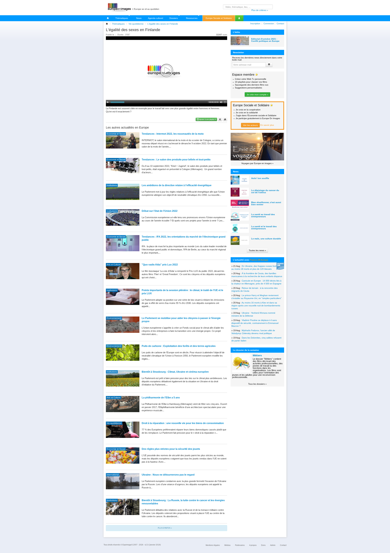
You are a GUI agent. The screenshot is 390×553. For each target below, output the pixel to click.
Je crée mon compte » (257, 94)
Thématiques (122, 18)
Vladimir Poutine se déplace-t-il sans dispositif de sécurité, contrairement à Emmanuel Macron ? (254, 323)
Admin (272, 545)
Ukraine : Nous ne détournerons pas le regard (168, 474)
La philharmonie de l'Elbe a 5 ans (161, 397)
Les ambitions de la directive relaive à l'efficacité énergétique (176, 185)
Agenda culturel (155, 18)
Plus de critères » (259, 10)
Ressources (192, 18)
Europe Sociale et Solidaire (219, 18)
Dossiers (173, 18)
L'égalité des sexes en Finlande (162, 24)
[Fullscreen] (225, 102)
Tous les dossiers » (257, 384)
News (139, 18)
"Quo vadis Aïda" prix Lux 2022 (160, 264)
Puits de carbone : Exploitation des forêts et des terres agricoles (179, 346)
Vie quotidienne (136, 24)
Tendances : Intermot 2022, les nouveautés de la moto (173, 133)
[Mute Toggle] (221, 102)
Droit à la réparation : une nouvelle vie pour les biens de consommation (183, 423)
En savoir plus (267, 125)
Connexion (269, 23)
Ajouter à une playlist (207, 119)
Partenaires (240, 545)
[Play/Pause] (108, 102)
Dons (263, 545)
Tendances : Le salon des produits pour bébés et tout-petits (176, 159)
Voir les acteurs (250, 125)
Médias (227, 545)
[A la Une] (108, 18)
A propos (253, 545)
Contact (280, 23)
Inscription (255, 23)
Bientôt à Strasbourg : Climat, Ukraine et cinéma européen (175, 371)
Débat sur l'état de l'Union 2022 (159, 211)
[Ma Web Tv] (239, 18)
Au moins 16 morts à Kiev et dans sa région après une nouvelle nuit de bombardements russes (255, 305)
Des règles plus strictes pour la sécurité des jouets (171, 449)
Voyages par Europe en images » (257, 163)
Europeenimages (119, 8)
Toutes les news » (257, 250)
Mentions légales (213, 545)
